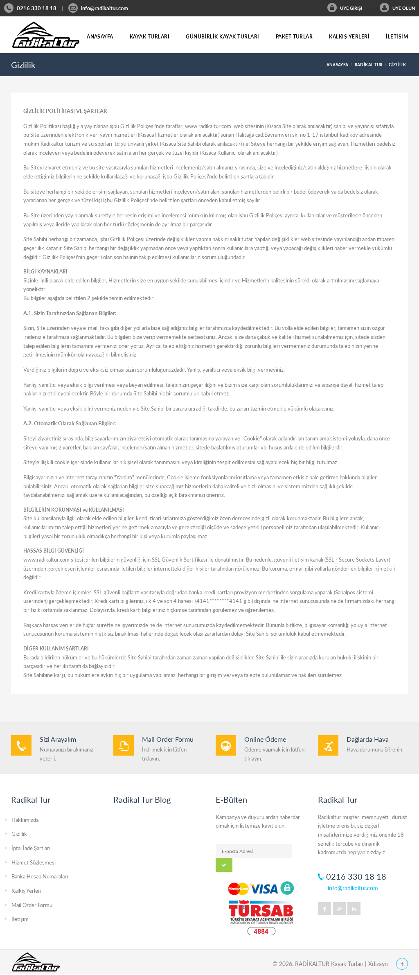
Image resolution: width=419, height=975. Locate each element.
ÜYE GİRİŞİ (350, 8)
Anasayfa (100, 37)
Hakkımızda (24, 820)
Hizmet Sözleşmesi (33, 862)
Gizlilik (19, 834)
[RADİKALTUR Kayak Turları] (46, 34)
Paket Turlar (294, 37)
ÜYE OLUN (403, 8)
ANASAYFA (338, 64)
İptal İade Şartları (30, 848)
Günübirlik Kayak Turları (222, 37)
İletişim (397, 37)
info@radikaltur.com (104, 8)
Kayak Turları (149, 37)
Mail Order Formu (31, 905)
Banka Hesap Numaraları (39, 876)
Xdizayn (378, 963)
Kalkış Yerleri (349, 37)
